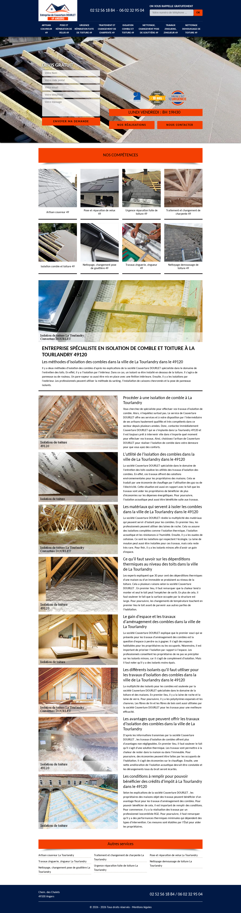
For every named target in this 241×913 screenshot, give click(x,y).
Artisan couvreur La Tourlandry (56, 855)
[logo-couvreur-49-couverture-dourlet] (57, 10)
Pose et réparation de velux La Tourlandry (174, 855)
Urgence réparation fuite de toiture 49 (84, 29)
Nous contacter (179, 124)
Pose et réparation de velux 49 (64, 29)
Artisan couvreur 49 (46, 29)
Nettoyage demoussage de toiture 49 (191, 29)
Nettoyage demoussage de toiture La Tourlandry (171, 863)
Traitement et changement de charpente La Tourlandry (119, 857)
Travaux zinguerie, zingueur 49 (171, 29)
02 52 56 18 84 (102, 10)
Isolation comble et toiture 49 (128, 29)
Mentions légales (142, 907)
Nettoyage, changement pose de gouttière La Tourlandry (64, 869)
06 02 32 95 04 (131, 10)
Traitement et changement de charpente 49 (107, 29)
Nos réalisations (131, 124)
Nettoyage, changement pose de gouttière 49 (149, 29)
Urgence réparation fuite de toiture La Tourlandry (116, 867)
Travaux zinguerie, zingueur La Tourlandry (62, 861)
